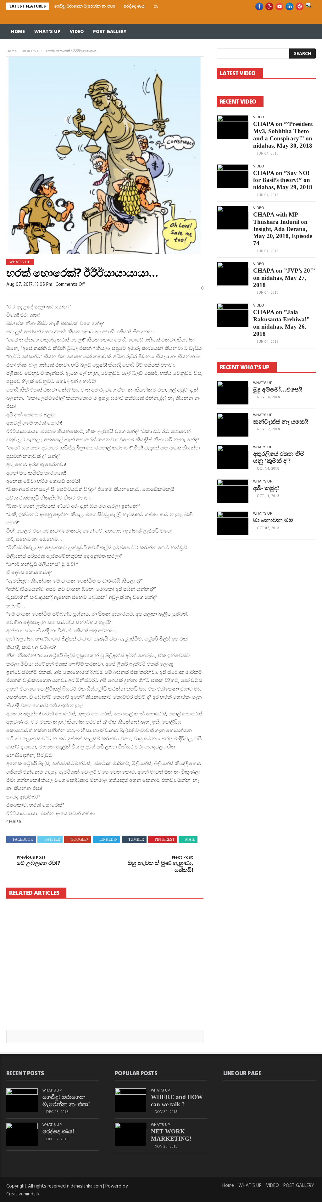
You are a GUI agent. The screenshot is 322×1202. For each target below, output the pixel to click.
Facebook (23, 839)
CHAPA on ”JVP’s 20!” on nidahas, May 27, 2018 (284, 277)
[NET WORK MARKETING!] (130, 1134)
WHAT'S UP (31, 51)
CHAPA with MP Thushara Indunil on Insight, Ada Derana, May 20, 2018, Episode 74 (282, 228)
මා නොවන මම (273, 520)
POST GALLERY (109, 31)
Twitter (52, 839)
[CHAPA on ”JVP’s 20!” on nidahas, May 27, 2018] (232, 273)
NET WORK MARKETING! (171, 1135)
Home (18, 31)
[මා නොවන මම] (232, 523)
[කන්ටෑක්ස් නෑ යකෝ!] (232, 425)
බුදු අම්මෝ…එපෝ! (278, 389)
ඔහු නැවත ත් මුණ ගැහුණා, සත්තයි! (160, 864)
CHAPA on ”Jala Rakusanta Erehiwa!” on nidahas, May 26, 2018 (281, 323)
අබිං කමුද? (266, 488)
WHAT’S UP (47, 31)
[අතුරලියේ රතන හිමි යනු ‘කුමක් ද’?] (232, 457)
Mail (190, 839)
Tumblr (136, 839)
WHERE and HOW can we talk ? (177, 1101)
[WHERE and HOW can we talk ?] (130, 1100)
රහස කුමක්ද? (96, 1011)
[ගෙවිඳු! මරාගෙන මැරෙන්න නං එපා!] (40, 928)
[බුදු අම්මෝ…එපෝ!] (232, 392)
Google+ (80, 839)
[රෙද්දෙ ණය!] (115, 928)
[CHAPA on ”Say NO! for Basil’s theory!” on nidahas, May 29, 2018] (232, 176)
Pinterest (165, 839)
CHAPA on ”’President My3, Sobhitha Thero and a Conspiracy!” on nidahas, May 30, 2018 (283, 135)
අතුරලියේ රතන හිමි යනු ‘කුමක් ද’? (278, 457)
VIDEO (77, 31)
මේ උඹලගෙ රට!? (38, 860)
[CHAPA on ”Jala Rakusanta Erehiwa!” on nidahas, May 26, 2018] (232, 315)
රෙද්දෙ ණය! (135, 6)
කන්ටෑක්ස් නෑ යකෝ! (280, 421)
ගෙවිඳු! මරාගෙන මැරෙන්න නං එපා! (84, 6)
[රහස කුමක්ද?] (115, 987)
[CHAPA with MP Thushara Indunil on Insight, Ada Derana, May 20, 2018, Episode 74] (232, 217)
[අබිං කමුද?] (232, 491)
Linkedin (108, 839)
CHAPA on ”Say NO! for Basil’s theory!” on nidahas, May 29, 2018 (282, 180)
